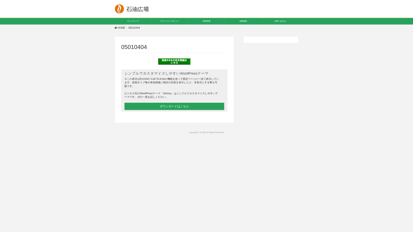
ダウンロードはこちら (174, 106)
